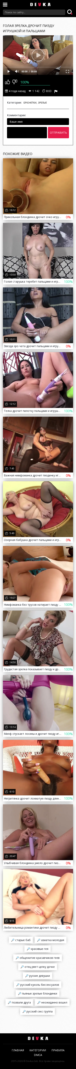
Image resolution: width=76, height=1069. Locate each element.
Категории (37, 1050)
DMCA (38, 1055)
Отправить (58, 132)
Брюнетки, (30, 102)
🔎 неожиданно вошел (52, 1002)
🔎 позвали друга (19, 1002)
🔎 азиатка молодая (50, 940)
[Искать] (70, 12)
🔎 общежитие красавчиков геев (38, 958)
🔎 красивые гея (37, 949)
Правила (58, 1050)
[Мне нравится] (7, 82)
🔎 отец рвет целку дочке (37, 967)
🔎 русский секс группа (37, 1011)
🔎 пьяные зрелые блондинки (37, 993)
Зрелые (42, 102)
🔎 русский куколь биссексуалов (37, 985)
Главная (18, 1050)
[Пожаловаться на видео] (56, 91)
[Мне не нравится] (14, 82)
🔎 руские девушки (37, 976)
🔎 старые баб (21, 940)
